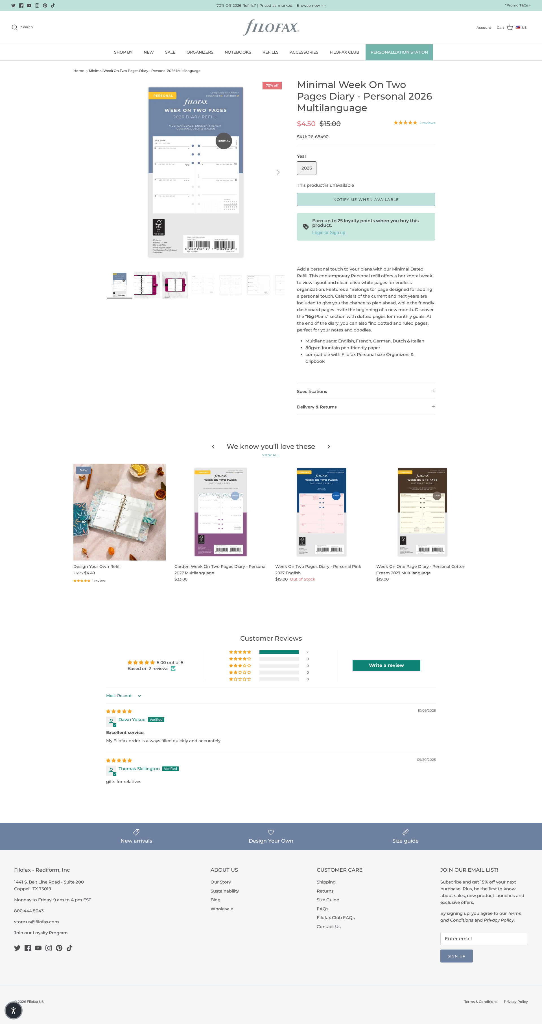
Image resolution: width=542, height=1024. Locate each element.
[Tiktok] (53, 5)
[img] (119, 711)
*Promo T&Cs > (518, 5)
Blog (215, 899)
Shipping (326, 882)
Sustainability (225, 891)
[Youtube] (29, 5)
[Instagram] (37, 5)
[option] (196, 172)
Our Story (221, 882)
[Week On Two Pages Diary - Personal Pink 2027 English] (321, 512)
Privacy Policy (516, 1001)
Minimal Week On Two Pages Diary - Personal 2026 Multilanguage (144, 71)
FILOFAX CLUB (344, 52)
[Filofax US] (271, 27)
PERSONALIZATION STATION (399, 52)
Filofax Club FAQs (336, 917)
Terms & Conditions (480, 1001)
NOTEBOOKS (238, 52)
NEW (149, 52)
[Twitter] (13, 5)
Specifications (312, 391)
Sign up (456, 956)
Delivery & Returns (317, 407)
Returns (325, 891)
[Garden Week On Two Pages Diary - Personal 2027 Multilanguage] (220, 512)
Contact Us (329, 926)
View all (271, 455)
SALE (170, 52)
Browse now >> (311, 5)
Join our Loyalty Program (41, 932)
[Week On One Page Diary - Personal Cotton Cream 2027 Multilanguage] (422, 512)
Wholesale (222, 908)
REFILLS (271, 52)
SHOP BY (123, 52)
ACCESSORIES (304, 52)
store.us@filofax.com (36, 921)
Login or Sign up (328, 232)
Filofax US (35, 1001)
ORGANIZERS (200, 52)
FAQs (323, 908)
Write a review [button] (386, 665)
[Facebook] (21, 5)
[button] (240, 652)
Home (78, 71)
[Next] (278, 172)
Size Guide (328, 899)
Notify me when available (366, 199)
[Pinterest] (45, 5)
